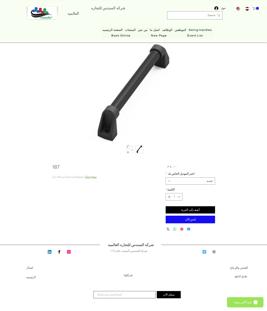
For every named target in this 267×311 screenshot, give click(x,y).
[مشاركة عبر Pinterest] (182, 229)
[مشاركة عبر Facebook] (189, 229)
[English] (238, 9)
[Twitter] (204, 252)
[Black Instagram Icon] (214, 252)
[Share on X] (168, 229)
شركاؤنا (129, 275)
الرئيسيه (31, 277)
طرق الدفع (239, 276)
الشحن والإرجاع (239, 267)
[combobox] (190, 181)
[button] (256, 8)
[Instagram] (69, 252)
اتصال (29, 267)
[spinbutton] (174, 196)
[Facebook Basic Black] (59, 252)
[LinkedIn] (49, 252)
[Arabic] (247, 9)
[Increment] (168, 196)
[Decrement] (179, 196)
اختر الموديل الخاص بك (180, 174)
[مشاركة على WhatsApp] (175, 229)
